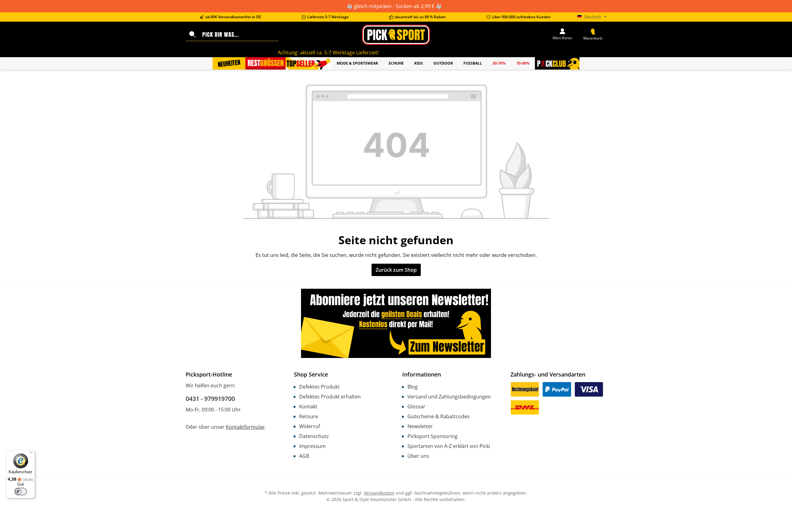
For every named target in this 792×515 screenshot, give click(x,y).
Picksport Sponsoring (432, 436)
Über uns (418, 456)
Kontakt (308, 406)
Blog (412, 386)
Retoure (308, 416)
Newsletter (420, 426)
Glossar (416, 406)
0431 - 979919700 (210, 398)
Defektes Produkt (319, 386)
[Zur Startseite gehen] (396, 35)
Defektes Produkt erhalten (330, 396)
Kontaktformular (245, 426)
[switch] (21, 491)
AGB (304, 456)
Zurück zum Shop (396, 269)
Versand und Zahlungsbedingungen (449, 396)
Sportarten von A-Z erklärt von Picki (448, 446)
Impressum (312, 446)
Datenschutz (314, 436)
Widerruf (309, 426)
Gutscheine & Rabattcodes (438, 416)
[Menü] (31, 454)
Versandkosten (379, 493)
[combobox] (239, 34)
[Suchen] (192, 34)
